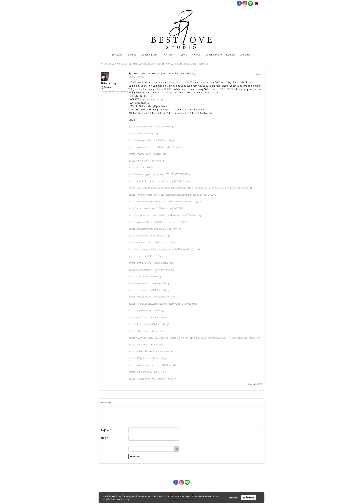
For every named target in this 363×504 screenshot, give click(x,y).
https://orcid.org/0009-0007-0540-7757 (149, 371)
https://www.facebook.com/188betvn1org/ (151, 126)
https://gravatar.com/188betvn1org (147, 153)
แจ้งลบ (259, 74)
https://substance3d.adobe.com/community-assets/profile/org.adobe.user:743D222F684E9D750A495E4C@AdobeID (190, 187)
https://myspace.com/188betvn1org (147, 317)
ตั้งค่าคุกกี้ (233, 497)
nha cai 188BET (184, 82)
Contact (230, 54)
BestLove (116, 54)
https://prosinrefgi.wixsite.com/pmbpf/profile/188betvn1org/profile (164, 249)
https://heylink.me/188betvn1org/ (146, 310)
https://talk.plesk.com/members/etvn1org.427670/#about (159, 181)
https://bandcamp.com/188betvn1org (148, 283)
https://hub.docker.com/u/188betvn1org (150, 351)
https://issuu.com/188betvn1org (145, 256)
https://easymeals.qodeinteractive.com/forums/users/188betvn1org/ (165, 215)
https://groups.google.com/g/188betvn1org (151, 296)
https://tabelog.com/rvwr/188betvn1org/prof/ (152, 378)
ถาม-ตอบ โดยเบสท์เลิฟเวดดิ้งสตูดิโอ (136, 63)
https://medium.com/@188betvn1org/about (152, 242)
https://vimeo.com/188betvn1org (146, 160)
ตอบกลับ (136, 456)
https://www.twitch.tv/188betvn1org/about (151, 269)
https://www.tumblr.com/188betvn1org (149, 235)
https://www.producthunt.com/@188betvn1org (153, 365)
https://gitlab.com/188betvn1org (145, 331)
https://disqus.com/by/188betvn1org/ (148, 324)
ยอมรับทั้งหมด (249, 497)
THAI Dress (168, 54)
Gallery (183, 54)
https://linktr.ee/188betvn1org (144, 276)
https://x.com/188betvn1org (143, 133)
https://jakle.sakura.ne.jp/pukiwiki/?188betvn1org (154, 228)
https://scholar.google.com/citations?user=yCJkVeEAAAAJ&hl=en (162, 303)
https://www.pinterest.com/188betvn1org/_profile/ (155, 147)
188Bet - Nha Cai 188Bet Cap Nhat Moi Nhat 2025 (183, 63)
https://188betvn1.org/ (152, 99)
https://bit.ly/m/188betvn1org (144, 167)
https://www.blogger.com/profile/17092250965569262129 (159, 174)
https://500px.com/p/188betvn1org (147, 358)
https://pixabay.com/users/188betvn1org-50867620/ (156, 208)
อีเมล (104, 437)
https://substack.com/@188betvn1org (148, 290)
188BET (132, 82)
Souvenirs (244, 54)
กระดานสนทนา (108, 63)
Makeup (195, 54)
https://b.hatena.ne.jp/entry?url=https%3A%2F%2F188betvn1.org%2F (165, 201)
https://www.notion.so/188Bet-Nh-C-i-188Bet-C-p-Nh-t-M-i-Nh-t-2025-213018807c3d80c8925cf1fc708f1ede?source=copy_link (194, 337)
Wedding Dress (149, 54)
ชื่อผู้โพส (106, 430)
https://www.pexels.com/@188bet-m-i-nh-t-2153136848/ (158, 222)
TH (259, 3)
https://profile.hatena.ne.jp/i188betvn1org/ (151, 262)
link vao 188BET (217, 89)
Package (131, 54)
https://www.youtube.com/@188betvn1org (151, 140)
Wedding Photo (213, 54)
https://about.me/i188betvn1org (145, 344)
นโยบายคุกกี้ (126, 499)
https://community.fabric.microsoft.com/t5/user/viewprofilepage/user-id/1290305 (172, 194)
